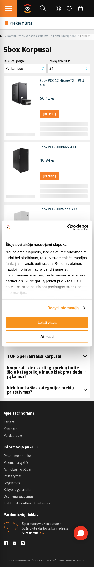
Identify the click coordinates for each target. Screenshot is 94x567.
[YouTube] (14, 543)
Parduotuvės (13, 436)
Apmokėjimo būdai (17, 469)
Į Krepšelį (49, 114)
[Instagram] (22, 543)
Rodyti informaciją (63, 308)
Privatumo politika (17, 456)
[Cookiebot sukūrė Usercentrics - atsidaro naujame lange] (67, 227)
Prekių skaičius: (58, 61)
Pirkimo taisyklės (16, 463)
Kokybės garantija (17, 490)
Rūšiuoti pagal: (15, 61)
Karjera (9, 422)
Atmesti (47, 336)
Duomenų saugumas (18, 496)
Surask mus (30, 533)
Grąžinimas (12, 483)
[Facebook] (6, 543)
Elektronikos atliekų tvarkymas (27, 503)
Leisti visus (47, 322)
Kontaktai (11, 429)
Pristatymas (13, 476)
